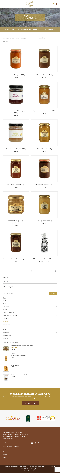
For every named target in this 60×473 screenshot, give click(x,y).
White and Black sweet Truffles (44, 259)
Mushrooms (6, 301)
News (4, 457)
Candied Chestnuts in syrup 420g (16, 259)
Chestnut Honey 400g (15, 185)
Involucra (33, 471)
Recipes (5, 454)
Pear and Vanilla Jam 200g (16, 149)
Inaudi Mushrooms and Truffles (11, 446)
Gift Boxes (6, 332)
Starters (5, 309)
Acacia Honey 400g (44, 149)
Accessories (6, 324)
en (56, 3)
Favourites (6, 338)
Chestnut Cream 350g (44, 75)
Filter (53, 293)
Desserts (5, 321)
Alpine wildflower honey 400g (44, 111)
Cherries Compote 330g (44, 185)
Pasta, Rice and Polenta (10, 315)
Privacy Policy (35, 469)
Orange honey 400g (44, 221)
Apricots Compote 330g (16, 75)
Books (4, 327)
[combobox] (47, 38)
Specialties (6, 318)
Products (5, 449)
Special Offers (7, 335)
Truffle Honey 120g (15, 221)
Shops (4, 451)
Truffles (5, 304)
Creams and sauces (8, 312)
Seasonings (6, 306)
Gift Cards (6, 330)
